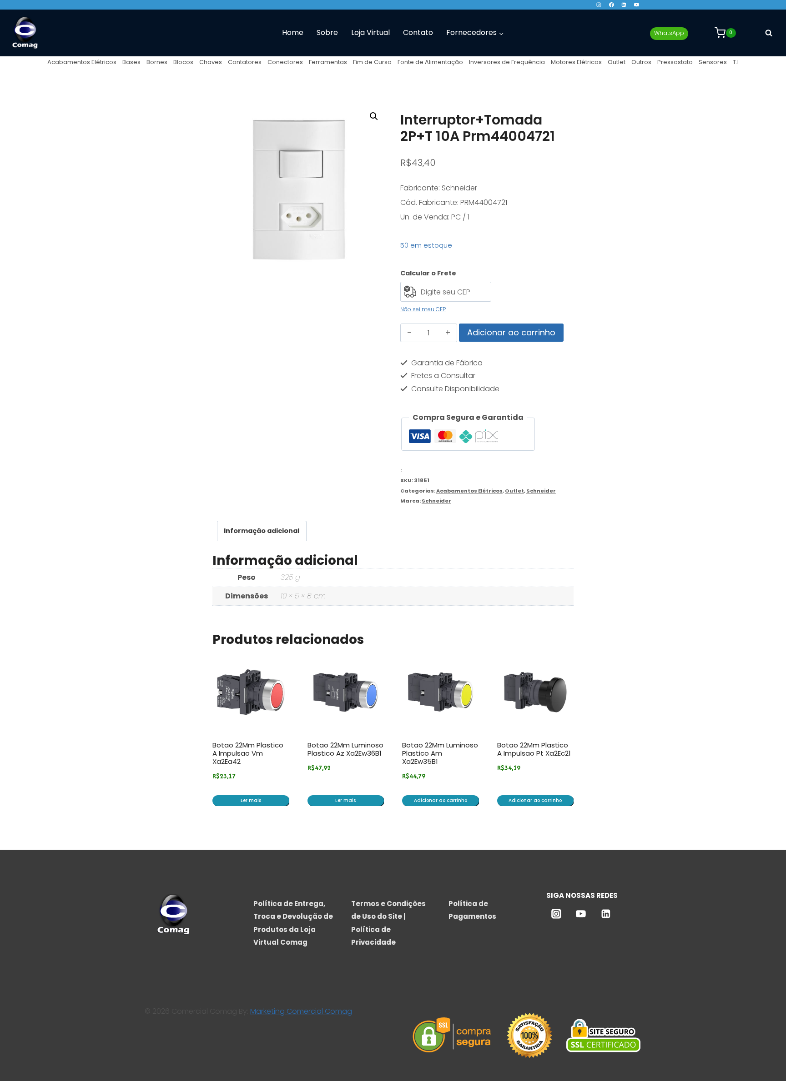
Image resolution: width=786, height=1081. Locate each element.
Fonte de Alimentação (430, 62)
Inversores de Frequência (507, 62)
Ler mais (251, 800)
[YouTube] (636, 5)
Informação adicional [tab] (261, 530)
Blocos (183, 62)
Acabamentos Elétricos (81, 62)
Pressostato (675, 62)
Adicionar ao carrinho (511, 332)
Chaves (210, 62)
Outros (641, 62)
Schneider (541, 490)
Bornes (156, 62)
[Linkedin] (624, 5)
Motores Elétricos (576, 62)
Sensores (713, 62)
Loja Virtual (370, 32)
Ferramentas (328, 62)
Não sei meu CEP (423, 309)
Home (292, 32)
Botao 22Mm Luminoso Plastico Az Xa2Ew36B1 (345, 749)
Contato (418, 32)
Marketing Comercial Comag (301, 1011)
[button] (374, 116)
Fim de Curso (372, 62)
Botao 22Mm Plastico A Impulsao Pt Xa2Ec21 (534, 749)
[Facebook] (611, 5)
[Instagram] (599, 5)
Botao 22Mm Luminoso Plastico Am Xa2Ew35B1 (440, 753)
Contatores (245, 62)
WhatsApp (669, 33)
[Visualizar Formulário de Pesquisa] (768, 32)
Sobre (327, 32)
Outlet (616, 62)
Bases (131, 62)
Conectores (285, 62)
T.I (736, 62)
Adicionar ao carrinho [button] (440, 800)
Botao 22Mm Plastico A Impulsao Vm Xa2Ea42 (247, 753)
